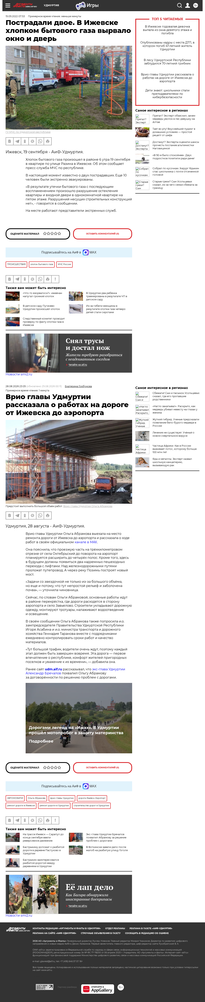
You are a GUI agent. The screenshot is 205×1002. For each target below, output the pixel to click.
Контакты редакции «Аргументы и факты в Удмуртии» (67, 928)
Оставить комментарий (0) (102, 233)
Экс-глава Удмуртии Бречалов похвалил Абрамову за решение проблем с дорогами (106, 837)
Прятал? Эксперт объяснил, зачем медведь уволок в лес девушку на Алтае (174, 119)
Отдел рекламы (115, 928)
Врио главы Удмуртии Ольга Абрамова (87, 506)
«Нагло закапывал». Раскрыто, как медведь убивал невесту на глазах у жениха (175, 409)
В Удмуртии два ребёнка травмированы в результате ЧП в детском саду (106, 296)
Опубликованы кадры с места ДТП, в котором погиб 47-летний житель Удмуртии (167, 46)
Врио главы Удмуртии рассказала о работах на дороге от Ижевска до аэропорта (167, 78)
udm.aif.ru (53, 669)
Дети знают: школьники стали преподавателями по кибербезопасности (167, 94)
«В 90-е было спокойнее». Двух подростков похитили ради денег (174, 157)
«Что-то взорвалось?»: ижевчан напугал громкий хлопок (42, 295)
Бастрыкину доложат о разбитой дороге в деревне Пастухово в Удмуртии (43, 850)
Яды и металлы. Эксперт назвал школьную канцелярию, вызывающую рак (172, 462)
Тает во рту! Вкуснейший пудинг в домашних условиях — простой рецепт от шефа (174, 132)
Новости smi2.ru (19, 374)
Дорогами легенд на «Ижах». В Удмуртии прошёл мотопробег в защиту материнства (76, 730)
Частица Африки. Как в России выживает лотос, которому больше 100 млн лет (175, 449)
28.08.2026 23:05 (16, 386)
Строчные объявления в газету (101, 933)
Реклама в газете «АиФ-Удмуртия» (151, 928)
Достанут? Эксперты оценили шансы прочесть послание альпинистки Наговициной (176, 145)
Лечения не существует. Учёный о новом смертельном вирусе (173, 434)
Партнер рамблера (67, 987)
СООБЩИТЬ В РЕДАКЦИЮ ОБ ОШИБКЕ (147, 933)
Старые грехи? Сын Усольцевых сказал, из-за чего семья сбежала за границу (175, 184)
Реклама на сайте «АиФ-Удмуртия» (54, 933)
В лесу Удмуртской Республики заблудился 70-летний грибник (167, 61)
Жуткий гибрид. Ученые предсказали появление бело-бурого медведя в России (176, 422)
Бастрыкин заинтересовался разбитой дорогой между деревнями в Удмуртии (41, 863)
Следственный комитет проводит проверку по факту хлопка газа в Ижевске (44, 321)
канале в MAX (86, 542)
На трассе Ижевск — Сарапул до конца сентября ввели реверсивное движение (43, 837)
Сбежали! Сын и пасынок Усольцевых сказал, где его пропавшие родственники (176, 396)
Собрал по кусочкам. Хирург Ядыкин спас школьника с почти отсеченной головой (176, 171)
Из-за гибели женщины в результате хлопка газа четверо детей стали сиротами (106, 309)
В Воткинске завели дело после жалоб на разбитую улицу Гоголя (107, 849)
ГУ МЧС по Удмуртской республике (28, 132)
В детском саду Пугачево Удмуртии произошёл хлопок (41, 307)
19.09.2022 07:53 (15, 16)
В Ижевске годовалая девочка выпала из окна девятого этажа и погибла (167, 30)
